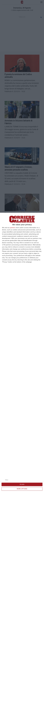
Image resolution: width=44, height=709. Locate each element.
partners (12, 227)
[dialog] (22, 461)
